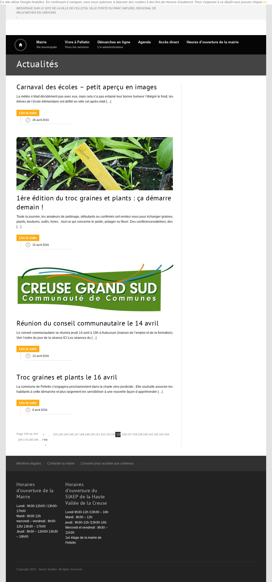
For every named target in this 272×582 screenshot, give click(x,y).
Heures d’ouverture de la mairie (213, 42)
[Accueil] (20, 45)
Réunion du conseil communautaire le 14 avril (87, 323)
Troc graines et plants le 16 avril (66, 377)
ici (264, 2)
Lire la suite (28, 113)
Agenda (144, 42)
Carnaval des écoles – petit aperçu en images (86, 87)
